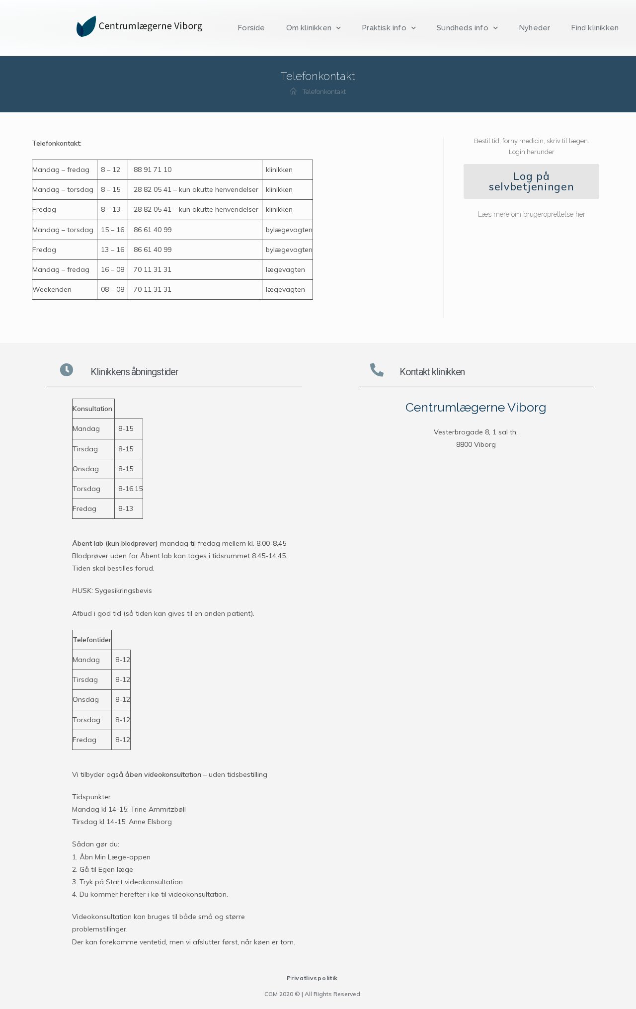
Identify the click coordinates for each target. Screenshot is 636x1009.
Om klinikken (308, 27)
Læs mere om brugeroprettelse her (531, 214)
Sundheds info (462, 27)
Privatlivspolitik (312, 978)
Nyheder (534, 27)
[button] (531, 181)
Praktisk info (384, 27)
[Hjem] (293, 91)
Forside (251, 27)
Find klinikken (595, 27)
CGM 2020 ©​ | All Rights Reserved (312, 994)
